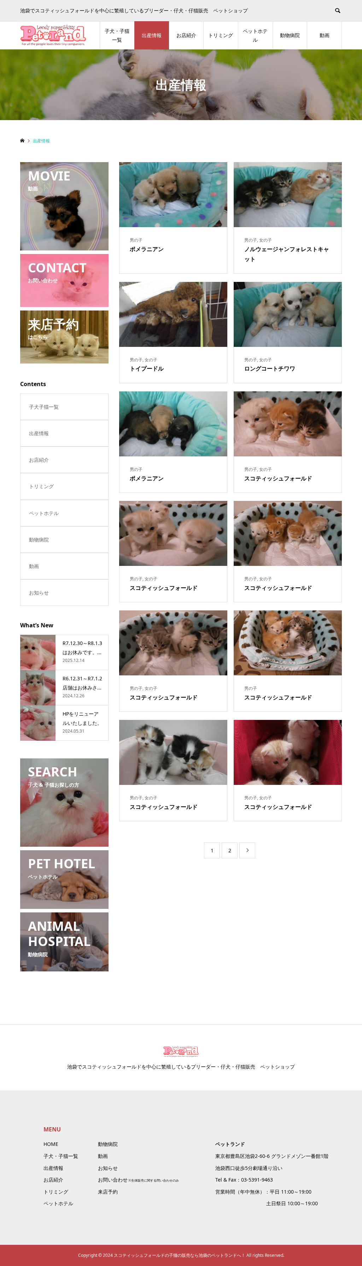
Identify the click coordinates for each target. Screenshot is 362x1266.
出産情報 (152, 35)
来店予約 (108, 1191)
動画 (324, 35)
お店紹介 (186, 35)
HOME (50, 1144)
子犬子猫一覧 (44, 406)
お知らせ (39, 592)
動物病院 (290, 35)
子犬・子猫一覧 (117, 35)
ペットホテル (255, 35)
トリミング (220, 35)
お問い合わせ (113, 1179)
